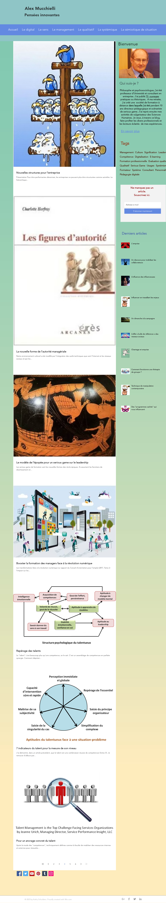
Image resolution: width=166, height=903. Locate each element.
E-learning (155, 156)
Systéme (136, 170)
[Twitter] (25, 873)
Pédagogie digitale (129, 174)
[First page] (42, 864)
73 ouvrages (152, 96)
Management (127, 152)
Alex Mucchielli (40, 8)
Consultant (148, 170)
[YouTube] (31, 873)
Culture (139, 152)
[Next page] (81, 864)
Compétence (126, 156)
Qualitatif (124, 165)
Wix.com (68, 899)
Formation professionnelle (133, 161)
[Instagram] (51, 873)
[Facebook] (19, 873)
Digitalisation (141, 156)
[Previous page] (48, 864)
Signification (150, 152)
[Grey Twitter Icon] (134, 899)
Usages (150, 165)
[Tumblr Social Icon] (44, 873)
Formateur (125, 170)
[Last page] (86, 864)
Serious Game (138, 165)
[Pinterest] (38, 873)
